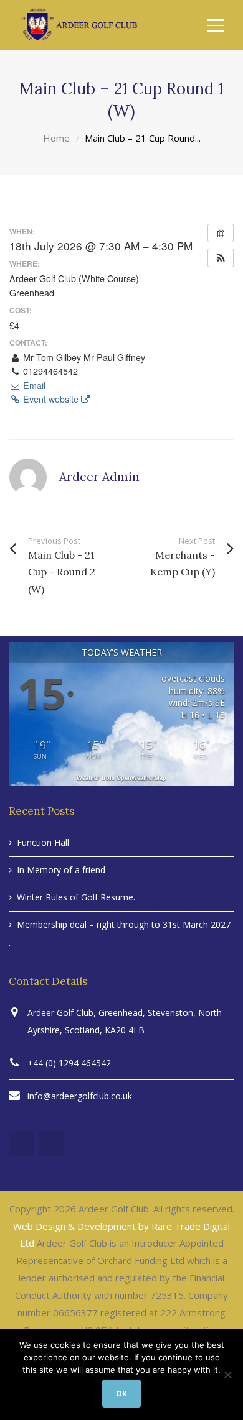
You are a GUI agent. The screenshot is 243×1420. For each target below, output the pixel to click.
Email (33, 385)
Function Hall (43, 842)
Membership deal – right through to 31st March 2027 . (120, 933)
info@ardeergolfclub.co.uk (79, 1096)
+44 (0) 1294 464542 (69, 1063)
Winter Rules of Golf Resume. (76, 897)
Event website (51, 399)
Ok (121, 1393)
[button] (220, 258)
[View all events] (220, 233)
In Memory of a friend (61, 870)
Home (56, 138)
